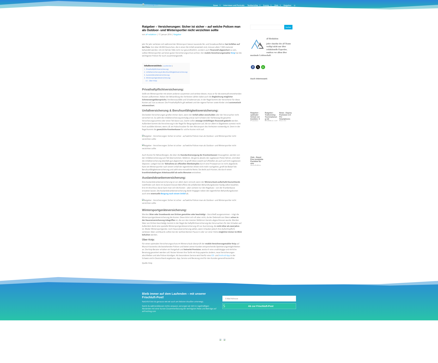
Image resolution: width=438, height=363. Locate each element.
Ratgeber (287, 6)
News (215, 6)
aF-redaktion (151, 34)
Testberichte (252, 6)
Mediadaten (245, 333)
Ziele (276, 6)
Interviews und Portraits (233, 6)
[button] (253, 67)
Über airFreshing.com (206, 333)
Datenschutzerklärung (227, 333)
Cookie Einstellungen (261, 333)
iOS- (213, 255)
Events (266, 6)
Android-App (224, 255)
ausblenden (168, 66)
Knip (233, 53)
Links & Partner (176, 333)
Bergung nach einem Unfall (173, 193)
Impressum (190, 333)
